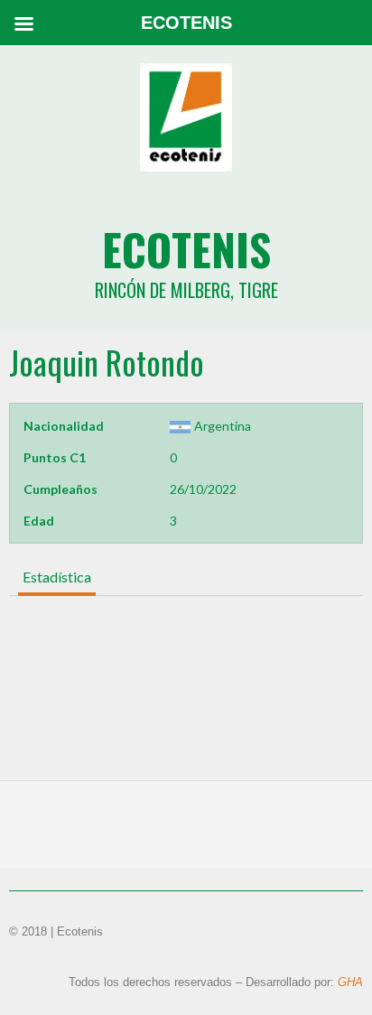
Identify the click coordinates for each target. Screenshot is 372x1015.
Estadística (57, 576)
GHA (350, 982)
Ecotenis (186, 249)
